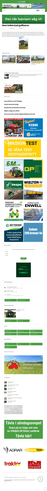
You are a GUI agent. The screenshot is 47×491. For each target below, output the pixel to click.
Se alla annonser (8, 300)
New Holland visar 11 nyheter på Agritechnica (8, 63)
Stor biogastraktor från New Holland (22, 63)
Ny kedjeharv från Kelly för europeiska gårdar (14, 397)
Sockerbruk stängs (10, 381)
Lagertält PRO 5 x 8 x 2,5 (20, 310)
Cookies (5, 482)
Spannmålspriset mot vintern (11, 391)
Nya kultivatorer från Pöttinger (13, 101)
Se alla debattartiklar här (13, 76)
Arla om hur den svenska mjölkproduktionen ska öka (19, 114)
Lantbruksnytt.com (15, 477)
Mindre (7, 255)
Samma (7, 253)
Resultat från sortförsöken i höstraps (14, 107)
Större (7, 251)
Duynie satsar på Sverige (11, 104)
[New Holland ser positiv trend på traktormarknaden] (38, 59)
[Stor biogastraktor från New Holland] (23, 59)
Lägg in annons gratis (21, 300)
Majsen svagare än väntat (11, 111)
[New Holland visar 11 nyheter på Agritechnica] (9, 59)
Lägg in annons (20, 320)
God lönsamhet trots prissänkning (12, 394)
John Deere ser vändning (11, 388)
